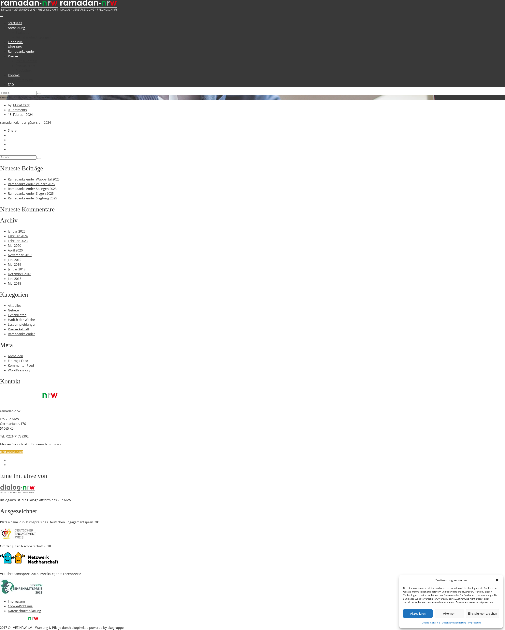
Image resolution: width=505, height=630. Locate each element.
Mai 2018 (14, 283)
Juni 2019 (14, 260)
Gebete (13, 310)
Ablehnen (449, 613)
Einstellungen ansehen (482, 613)
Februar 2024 (18, 236)
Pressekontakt (26, 61)
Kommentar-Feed (21, 365)
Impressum (474, 622)
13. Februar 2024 (20, 114)
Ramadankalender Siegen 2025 (31, 193)
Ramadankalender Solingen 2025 (32, 189)
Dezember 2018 (19, 274)
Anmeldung (16, 28)
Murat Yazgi (21, 105)
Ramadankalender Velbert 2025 (31, 184)
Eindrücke (15, 42)
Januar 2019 (16, 269)
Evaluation (23, 32)
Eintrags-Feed (18, 361)
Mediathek (23, 70)
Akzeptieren (418, 613)
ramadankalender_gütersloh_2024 (25, 122)
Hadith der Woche (21, 320)
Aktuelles (14, 305)
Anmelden (15, 356)
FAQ (11, 84)
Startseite (15, 23)
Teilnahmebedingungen (33, 37)
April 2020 (15, 250)
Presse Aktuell (18, 329)
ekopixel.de (80, 627)
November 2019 (20, 255)
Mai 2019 (14, 264)
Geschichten (17, 315)
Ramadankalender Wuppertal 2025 (34, 179)
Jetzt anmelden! (11, 452)
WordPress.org (19, 370)
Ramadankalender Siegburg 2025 (32, 198)
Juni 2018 (14, 279)
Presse (13, 56)
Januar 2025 (16, 231)
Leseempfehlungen (22, 324)
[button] (497, 580)
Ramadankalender (21, 51)
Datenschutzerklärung (454, 622)
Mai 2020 (14, 245)
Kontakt (14, 75)
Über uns (15, 47)
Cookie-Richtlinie (431, 622)
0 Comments (17, 110)
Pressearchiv (25, 66)
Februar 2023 (18, 241)
